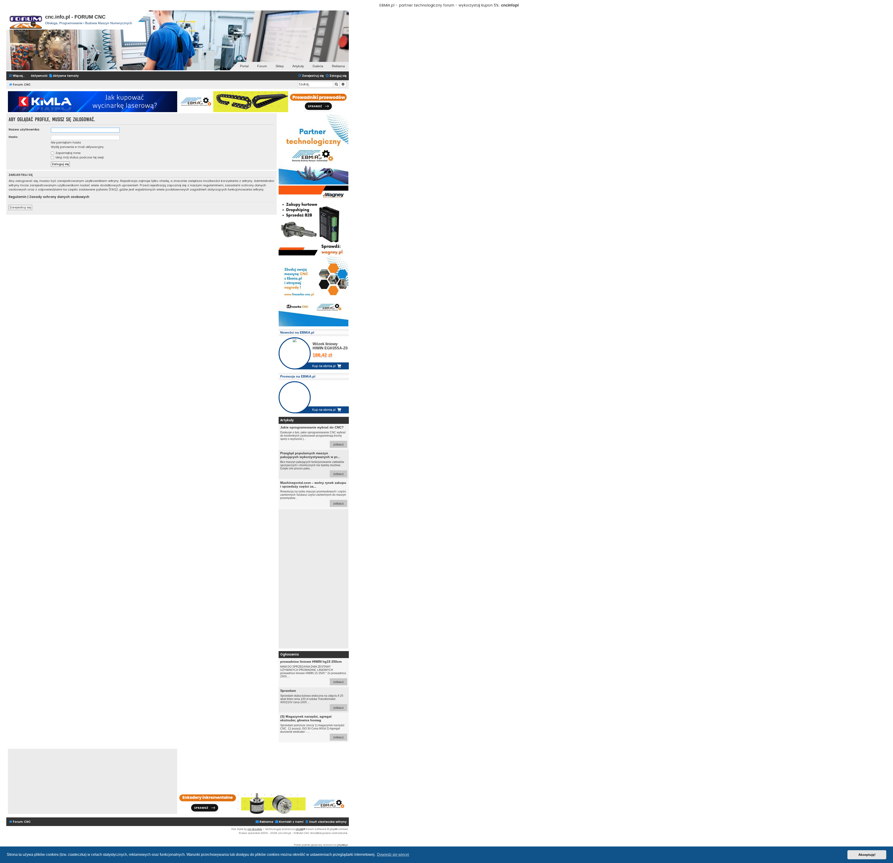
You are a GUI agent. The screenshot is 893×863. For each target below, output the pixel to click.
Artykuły (298, 66)
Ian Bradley (254, 829)
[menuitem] (64, 76)
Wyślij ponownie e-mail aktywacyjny (77, 147)
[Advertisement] (313, 579)
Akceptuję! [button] (867, 854)
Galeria (318, 66)
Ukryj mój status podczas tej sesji (79, 157)
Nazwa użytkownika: (24, 129)
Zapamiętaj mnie (67, 153)
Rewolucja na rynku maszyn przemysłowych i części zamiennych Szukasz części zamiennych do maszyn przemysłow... (313, 493)
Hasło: (13, 137)
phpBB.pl (342, 845)
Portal (244, 66)
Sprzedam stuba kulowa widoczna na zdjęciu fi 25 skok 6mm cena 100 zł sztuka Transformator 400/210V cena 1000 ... (312, 699)
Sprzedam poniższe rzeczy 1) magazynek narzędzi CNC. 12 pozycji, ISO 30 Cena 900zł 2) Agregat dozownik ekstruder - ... (312, 727)
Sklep (280, 66)
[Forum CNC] (25, 20)
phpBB (299, 829)
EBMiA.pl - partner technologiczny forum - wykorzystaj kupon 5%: (439, 5)
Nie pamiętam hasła (66, 142)
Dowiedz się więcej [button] (393, 854)
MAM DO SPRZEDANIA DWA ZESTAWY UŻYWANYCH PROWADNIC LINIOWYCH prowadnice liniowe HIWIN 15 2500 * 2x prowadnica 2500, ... (313, 672)
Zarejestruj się (20, 207)
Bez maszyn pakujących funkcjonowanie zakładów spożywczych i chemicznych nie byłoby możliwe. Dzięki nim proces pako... (312, 463)
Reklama (338, 66)
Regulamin (18, 197)
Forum (262, 66)
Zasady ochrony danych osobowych (59, 197)
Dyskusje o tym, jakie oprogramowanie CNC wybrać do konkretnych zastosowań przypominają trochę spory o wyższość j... (313, 435)
